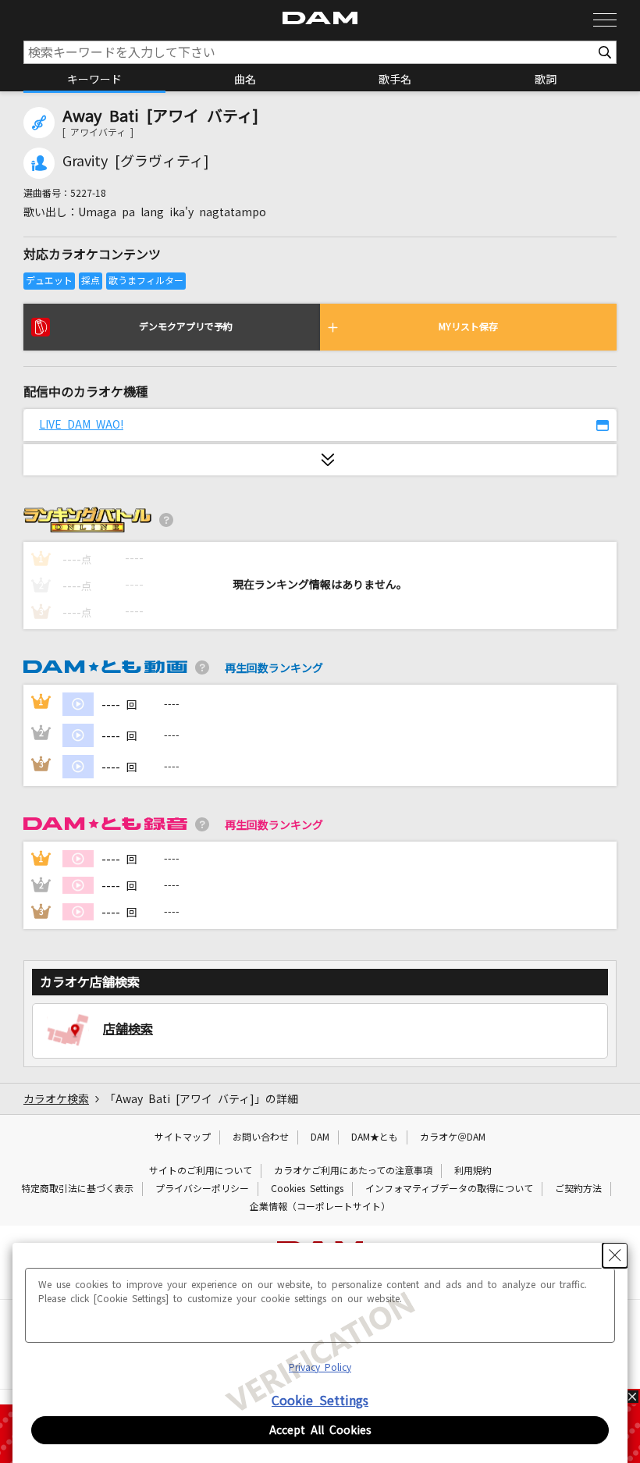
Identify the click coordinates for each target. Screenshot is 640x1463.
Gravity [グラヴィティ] (135, 162)
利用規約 (473, 1171)
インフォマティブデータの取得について (449, 1189)
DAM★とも (374, 1137)
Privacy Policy (320, 1367)
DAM (320, 1137)
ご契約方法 (578, 1189)
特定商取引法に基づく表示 (77, 1189)
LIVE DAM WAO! (81, 424)
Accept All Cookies (320, 1430)
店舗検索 (128, 1029)
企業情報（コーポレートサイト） (320, 1207)
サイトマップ (183, 1137)
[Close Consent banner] (615, 1255)
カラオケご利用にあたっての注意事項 (353, 1171)
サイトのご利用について (200, 1171)
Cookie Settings (320, 1400)
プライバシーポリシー (202, 1189)
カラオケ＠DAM (452, 1137)
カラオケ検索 (56, 1099)
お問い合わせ (261, 1137)
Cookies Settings (307, 1189)
